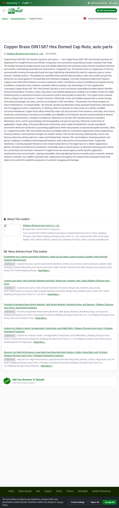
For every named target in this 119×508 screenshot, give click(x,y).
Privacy (69, 491)
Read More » (44, 270)
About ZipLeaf (25, 491)
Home (5, 18)
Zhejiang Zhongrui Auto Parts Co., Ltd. (25, 53)
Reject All (95, 502)
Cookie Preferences (101, 491)
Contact (48, 491)
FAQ (38, 491)
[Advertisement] (59, 31)
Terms (59, 491)
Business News (18, 18)
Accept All (109, 502)
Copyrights (83, 491)
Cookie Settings (78, 502)
